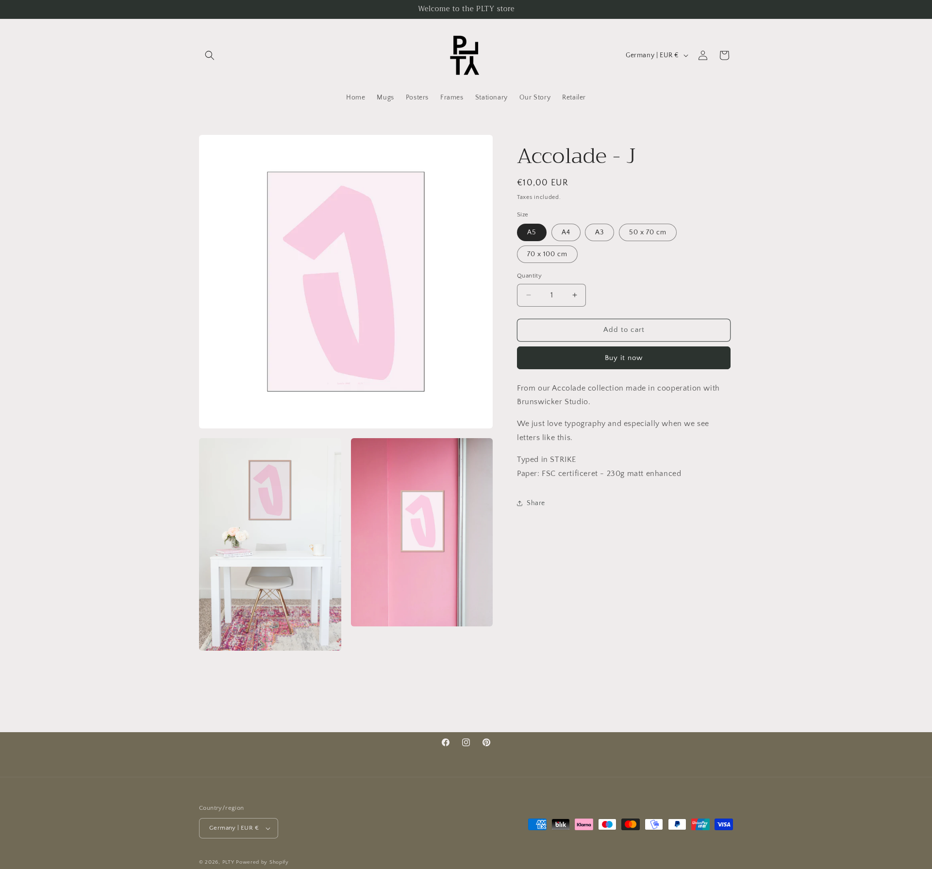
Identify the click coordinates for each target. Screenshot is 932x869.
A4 (566, 232)
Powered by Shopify (262, 862)
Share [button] (536, 503)
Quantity (529, 275)
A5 (531, 232)
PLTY (228, 862)
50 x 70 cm (647, 232)
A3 (599, 232)
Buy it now (624, 357)
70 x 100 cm (547, 254)
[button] (209, 55)
